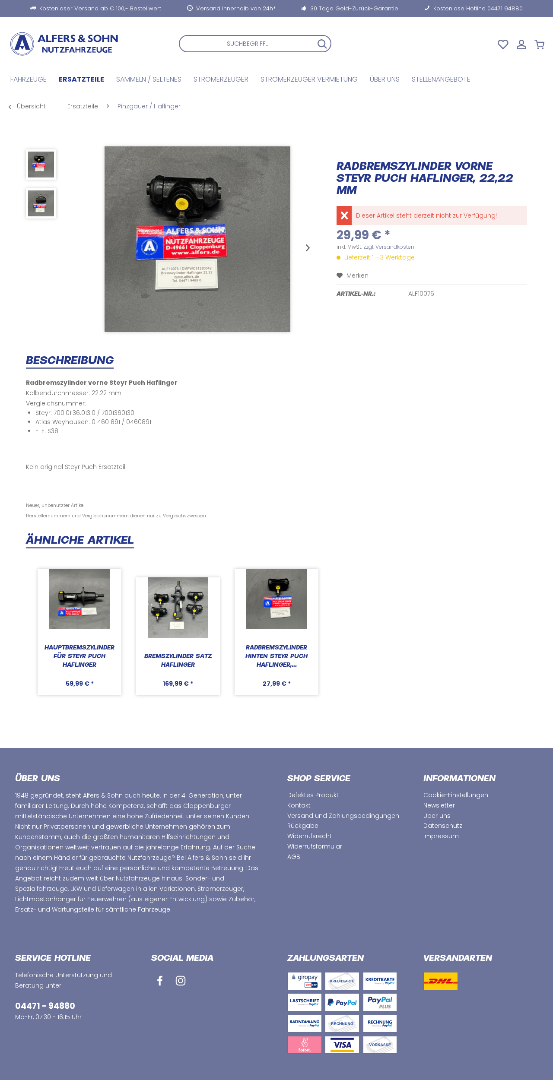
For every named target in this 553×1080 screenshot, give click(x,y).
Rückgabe (302, 825)
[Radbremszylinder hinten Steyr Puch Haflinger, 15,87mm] (276, 599)
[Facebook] (159, 980)
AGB (293, 856)
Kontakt (299, 805)
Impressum (441, 836)
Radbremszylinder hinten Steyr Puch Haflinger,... (276, 656)
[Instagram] (180, 980)
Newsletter (439, 805)
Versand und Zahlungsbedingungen (343, 815)
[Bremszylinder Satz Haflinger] (178, 607)
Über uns (437, 815)
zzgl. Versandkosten (388, 246)
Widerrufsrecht (309, 836)
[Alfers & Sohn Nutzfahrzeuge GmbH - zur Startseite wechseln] (71, 43)
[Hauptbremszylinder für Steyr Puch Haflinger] (79, 599)
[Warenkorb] (541, 43)
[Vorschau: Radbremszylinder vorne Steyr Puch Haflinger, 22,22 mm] (41, 164)
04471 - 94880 (45, 1006)
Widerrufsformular (314, 846)
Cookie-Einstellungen (455, 795)
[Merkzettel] (503, 43)
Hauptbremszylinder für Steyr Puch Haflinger (79, 656)
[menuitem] (255, 43)
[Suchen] (322, 43)
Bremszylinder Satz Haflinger (178, 660)
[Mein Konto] (524, 43)
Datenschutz (442, 825)
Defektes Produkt (313, 795)
